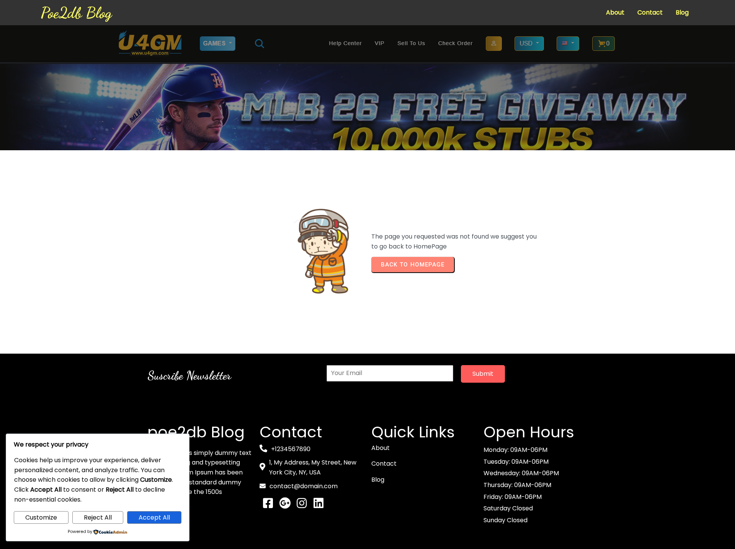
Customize (41, 517)
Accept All (154, 517)
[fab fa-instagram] (301, 503)
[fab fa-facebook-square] (268, 503)
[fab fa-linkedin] (318, 503)
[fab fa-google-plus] (284, 503)
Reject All (98, 517)
